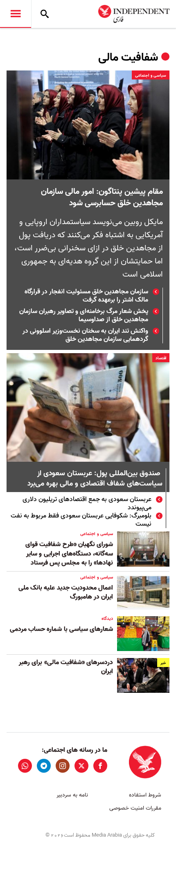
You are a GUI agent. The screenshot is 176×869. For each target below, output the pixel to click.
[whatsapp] (25, 766)
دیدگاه (107, 618)
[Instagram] (63, 766)
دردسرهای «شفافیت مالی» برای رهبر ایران (66, 667)
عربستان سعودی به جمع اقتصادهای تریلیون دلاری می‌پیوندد (87, 503)
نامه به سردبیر (72, 795)
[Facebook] (100, 766)
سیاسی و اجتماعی (150, 75)
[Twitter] (81, 766)
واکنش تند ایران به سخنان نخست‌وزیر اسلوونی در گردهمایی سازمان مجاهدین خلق (85, 335)
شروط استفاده (145, 795)
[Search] (45, 14)
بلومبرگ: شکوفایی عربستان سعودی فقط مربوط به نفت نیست (81, 520)
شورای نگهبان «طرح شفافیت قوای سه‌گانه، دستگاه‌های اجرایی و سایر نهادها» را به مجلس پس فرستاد (69, 553)
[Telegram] (44, 766)
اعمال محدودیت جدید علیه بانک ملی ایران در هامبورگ (65, 592)
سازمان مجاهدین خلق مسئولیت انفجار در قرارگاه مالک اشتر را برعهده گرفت (86, 296)
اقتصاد (161, 358)
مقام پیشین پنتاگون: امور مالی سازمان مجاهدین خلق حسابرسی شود (102, 197)
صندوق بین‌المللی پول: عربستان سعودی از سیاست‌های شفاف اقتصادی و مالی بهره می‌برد (94, 479)
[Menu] (15, 14)
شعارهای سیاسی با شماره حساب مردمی (61, 629)
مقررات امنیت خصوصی (135, 808)
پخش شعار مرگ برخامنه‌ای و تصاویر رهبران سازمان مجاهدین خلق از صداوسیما (83, 315)
